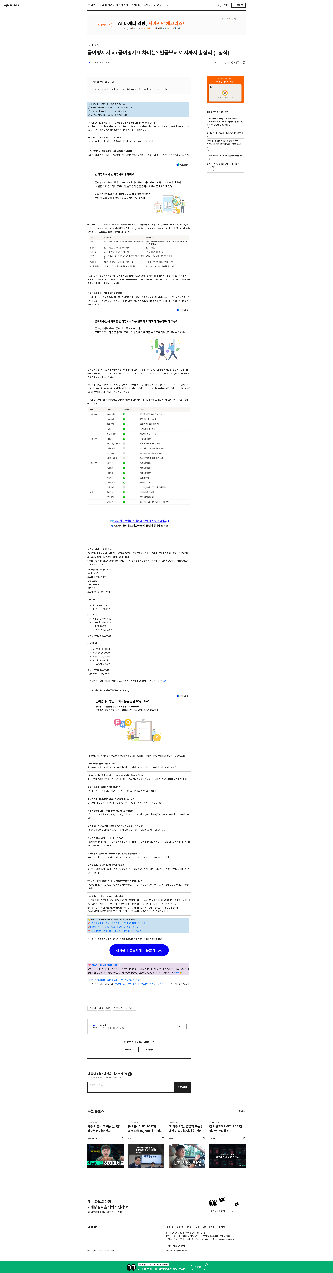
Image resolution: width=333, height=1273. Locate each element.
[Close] (207, 1264)
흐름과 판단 (122, 5)
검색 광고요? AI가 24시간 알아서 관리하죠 (225, 1129)
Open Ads (11, 5)
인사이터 (136, 5)
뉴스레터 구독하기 (218, 1211)
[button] (242, 1111)
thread (100, 1251)
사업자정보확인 (194, 1236)
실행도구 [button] (148, 5)
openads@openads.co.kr (225, 1239)
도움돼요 (128, 1049)
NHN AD (92, 1227)
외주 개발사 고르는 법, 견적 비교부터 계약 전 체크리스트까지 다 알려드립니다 (104, 1129)
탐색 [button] (93, 5)
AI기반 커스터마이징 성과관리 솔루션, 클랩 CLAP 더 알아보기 (114, 980)
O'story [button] (161, 5)
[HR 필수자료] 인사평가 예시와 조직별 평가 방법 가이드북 (114, 927)
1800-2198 (203, 1239)
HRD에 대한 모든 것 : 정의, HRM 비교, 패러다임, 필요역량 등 (116, 931)
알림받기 (181, 1026)
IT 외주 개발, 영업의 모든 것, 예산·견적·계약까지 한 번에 (186, 1129)
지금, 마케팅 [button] (106, 5)
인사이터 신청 (238, 5)
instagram (91, 1251)
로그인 (226, 5)
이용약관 (168, 1246)
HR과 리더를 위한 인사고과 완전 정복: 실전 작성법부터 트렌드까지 (118, 923)
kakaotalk (109, 1251)
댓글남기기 (182, 1087)
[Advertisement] (225, 219)
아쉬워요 (150, 1049)
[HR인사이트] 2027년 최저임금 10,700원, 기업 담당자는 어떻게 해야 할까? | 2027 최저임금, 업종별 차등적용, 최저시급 (146, 1129)
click (176, 972)
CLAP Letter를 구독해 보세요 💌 (106, 965)
